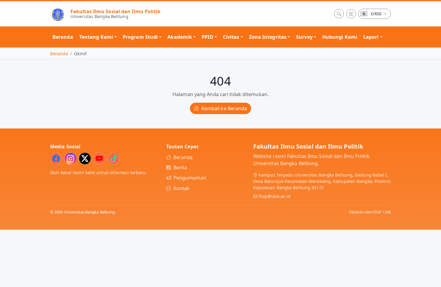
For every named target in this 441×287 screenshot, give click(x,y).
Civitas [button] (231, 37)
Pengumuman (189, 177)
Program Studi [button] (140, 37)
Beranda (62, 37)
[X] (85, 159)
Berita (180, 167)
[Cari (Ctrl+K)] (339, 13)
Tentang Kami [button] (96, 37)
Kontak (181, 188)
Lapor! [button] (371, 37)
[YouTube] (99, 159)
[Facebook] (56, 159)
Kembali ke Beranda (223, 108)
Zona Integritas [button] (268, 37)
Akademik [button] (179, 37)
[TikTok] (114, 159)
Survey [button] (304, 37)
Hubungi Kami (339, 37)
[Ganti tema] (351, 13)
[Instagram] (70, 159)
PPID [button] (207, 37)
